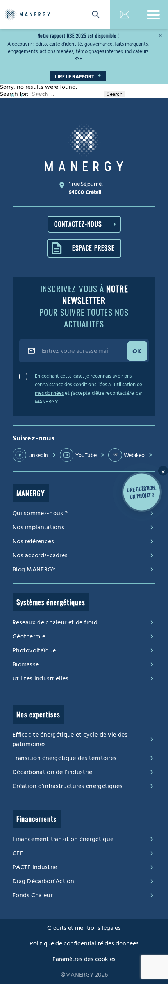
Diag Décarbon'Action (43, 881)
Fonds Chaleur (33, 895)
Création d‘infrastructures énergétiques (68, 786)
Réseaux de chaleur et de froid (55, 622)
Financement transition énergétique (63, 839)
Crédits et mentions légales (84, 928)
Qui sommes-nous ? (40, 513)
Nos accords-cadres (40, 555)
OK (137, 351)
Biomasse (26, 664)
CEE (18, 853)
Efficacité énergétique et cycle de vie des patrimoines (70, 739)
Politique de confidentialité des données (84, 943)
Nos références (33, 541)
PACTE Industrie (35, 867)
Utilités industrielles (41, 678)
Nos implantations (38, 527)
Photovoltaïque (34, 650)
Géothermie (29, 636)
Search (114, 94)
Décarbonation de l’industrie (52, 772)
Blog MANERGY (34, 569)
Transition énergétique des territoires (64, 758)
